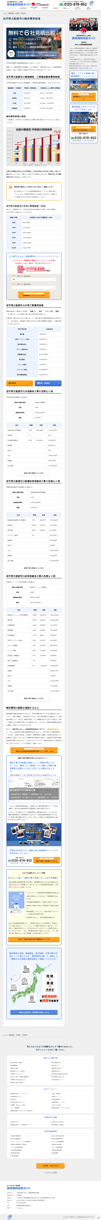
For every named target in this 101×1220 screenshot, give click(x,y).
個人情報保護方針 (56, 1099)
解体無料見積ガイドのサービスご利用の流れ (22, 1110)
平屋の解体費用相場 (57, 1150)
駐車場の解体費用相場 (57, 1138)
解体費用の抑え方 (56, 1071)
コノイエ (20, 1208)
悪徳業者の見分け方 (57, 1068)
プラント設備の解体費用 (17, 1147)
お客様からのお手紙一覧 (58, 1122)
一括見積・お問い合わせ (77, 8)
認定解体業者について (45, 8)
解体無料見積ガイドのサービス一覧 (60, 1108)
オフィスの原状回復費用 (58, 1141)
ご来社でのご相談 (56, 1105)
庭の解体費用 (55, 1153)
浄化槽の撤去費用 (15, 1153)
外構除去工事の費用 (57, 1144)
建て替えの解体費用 (16, 1138)
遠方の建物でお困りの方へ (58, 1076)
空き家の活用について (57, 1079)
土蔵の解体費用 (14, 1155)
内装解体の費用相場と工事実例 (18, 1144)
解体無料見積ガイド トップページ (19, 1093)
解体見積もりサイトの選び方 (18, 1071)
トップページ (12, 8)
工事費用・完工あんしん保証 (18, 1105)
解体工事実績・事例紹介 (17, 1062)
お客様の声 (56, 8)
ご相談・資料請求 (88, 8)
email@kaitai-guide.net (23, 1205)
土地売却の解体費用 (16, 1136)
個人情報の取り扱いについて (18, 1102)
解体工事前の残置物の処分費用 (59, 1074)
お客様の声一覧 (14, 1122)
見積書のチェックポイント (17, 1074)
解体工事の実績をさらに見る (34, 473)
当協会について (67, 8)
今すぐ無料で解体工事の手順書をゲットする (35, 939)
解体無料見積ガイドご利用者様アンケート (21, 1124)
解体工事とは (55, 1065)
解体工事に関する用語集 (17, 1082)
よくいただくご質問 (51, 1172)
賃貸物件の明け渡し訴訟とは (18, 1079)
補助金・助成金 (14, 1068)
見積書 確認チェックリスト (58, 1102)
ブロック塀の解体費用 (57, 1147)
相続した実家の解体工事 (58, 1136)
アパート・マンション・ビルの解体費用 (20, 1141)
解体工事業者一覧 (34, 8)
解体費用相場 (23, 8)
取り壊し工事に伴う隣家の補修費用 (19, 1076)
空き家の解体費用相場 (16, 1150)
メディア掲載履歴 (15, 1108)
